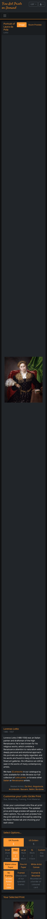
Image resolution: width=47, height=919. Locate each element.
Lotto (5, 32)
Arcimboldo (14, 789)
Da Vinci (28, 786)
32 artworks (17, 771)
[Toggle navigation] (4, 15)
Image (22, 24)
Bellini (32, 789)
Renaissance (18, 780)
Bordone (40, 789)
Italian (6, 780)
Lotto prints (20, 777)
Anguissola (38, 786)
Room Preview (35, 24)
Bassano (24, 789)
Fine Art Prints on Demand (12, 5)
